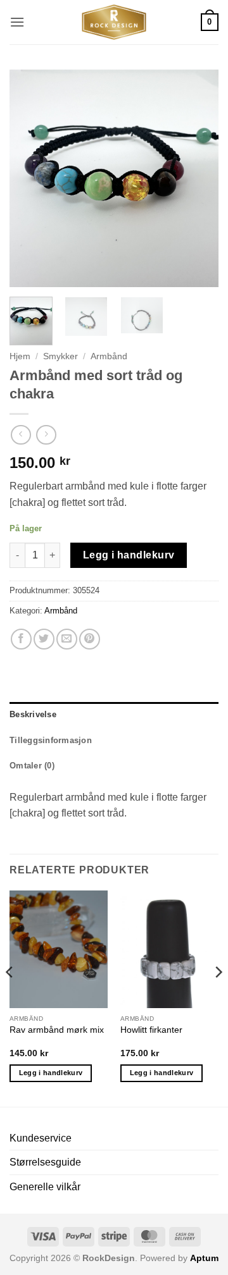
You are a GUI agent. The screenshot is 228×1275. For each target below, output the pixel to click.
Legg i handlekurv (129, 555)
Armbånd (109, 356)
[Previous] (29, 178)
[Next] (198, 178)
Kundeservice (41, 1138)
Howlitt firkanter (151, 1030)
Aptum (204, 1258)
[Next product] (20, 435)
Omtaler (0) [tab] (32, 765)
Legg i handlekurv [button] (51, 1072)
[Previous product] (46, 435)
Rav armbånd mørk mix (57, 1030)
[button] (17, 21)
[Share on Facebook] (21, 639)
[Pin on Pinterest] (89, 639)
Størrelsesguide (45, 1162)
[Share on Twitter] (44, 639)
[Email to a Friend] (66, 639)
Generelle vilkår (45, 1186)
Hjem (20, 356)
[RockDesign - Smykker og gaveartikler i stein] (114, 22)
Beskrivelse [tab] (33, 714)
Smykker (60, 356)
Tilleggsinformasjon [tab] (51, 740)
